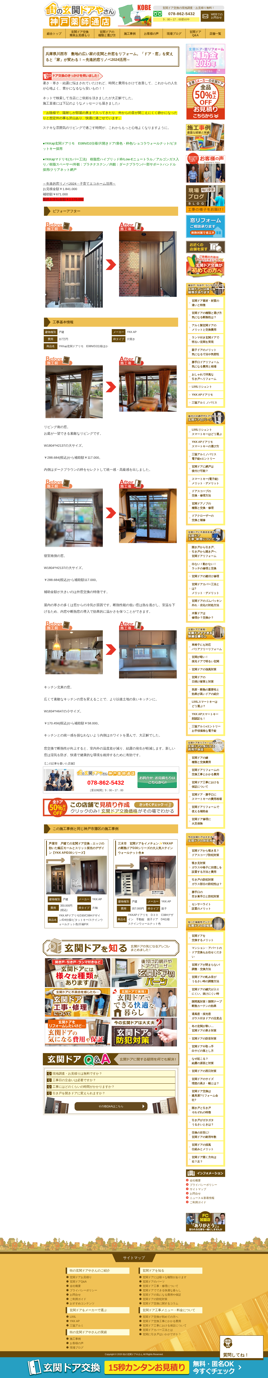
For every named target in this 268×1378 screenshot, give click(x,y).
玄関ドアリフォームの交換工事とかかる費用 (205, 772)
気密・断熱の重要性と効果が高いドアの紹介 (205, 691)
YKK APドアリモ (202, 394)
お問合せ (195, 1193)
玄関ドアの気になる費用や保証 (162, 1294)
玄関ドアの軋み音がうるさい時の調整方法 (205, 979)
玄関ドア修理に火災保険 (201, 821)
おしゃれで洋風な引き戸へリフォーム (204, 376)
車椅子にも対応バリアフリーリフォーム (207, 647)
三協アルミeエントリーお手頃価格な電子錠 (206, 728)
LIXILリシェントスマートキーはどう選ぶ (207, 432)
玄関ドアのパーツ (154, 1281)
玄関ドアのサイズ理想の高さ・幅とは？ (205, 1081)
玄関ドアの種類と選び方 (107, 33)
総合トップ (54, 33)
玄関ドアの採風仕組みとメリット (203, 1147)
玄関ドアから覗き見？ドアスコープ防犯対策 (205, 852)
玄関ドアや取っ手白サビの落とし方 (203, 1048)
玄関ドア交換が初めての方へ (160, 1316)
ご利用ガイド (198, 1202)
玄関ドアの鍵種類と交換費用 (201, 760)
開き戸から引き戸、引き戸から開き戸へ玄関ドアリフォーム (204, 551)
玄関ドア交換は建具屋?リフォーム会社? (205, 1095)
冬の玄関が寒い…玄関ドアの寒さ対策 (204, 1028)
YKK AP (75, 1321)
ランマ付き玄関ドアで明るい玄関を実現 (205, 339)
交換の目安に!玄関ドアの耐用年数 (204, 1134)
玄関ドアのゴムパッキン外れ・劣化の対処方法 (207, 603)
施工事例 (130, 33)
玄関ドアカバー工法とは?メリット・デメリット (205, 588)
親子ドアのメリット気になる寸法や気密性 (205, 352)
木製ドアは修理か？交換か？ (203, 615)
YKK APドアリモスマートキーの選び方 (205, 444)
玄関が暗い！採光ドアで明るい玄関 (205, 659)
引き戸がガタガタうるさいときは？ (203, 1122)
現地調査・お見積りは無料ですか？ (77, 1073)
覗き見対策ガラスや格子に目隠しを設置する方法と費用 (207, 867)
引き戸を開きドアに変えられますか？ (79, 1093)
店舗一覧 (215, 33)
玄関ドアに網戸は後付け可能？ (203, 468)
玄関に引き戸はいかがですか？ (162, 1334)
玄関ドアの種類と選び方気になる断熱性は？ (207, 315)
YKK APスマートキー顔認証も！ (205, 716)
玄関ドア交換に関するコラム (160, 1303)
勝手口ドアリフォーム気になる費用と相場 (205, 364)
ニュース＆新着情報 (202, 1197)
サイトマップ (198, 1189)
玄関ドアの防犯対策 (155, 1299)
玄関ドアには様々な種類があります (165, 1277)
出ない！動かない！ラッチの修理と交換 (204, 566)
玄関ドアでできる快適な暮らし (162, 1290)
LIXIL (73, 1316)
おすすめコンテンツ (82, 1303)
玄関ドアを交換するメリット (203, 938)
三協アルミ (76, 1325)
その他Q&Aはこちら (110, 1106)
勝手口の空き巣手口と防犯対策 (205, 894)
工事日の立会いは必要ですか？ (74, 1080)
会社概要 (195, 1180)
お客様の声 (151, 33)
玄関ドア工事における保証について (205, 784)
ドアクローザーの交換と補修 (203, 518)
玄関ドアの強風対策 (204, 669)
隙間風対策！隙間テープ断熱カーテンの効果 (207, 1003)
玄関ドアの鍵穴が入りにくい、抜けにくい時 (205, 991)
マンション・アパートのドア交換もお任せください (207, 952)
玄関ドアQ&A (195, 33)
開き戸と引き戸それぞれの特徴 (201, 1110)
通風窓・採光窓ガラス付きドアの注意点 (207, 1016)
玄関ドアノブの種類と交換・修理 (203, 505)
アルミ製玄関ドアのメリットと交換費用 (204, 327)
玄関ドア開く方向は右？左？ (204, 1159)
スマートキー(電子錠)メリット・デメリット (205, 481)
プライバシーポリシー (203, 1184)
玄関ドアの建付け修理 (205, 576)
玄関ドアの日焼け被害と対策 (203, 679)
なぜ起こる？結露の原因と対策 (203, 1061)
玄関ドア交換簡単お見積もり (80, 33)
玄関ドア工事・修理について (160, 1285)
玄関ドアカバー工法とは (158, 1329)
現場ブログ (174, 33)
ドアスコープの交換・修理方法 (201, 493)
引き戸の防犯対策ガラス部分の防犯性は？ (207, 881)
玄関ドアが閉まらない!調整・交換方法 (206, 967)
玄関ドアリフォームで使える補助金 (205, 809)
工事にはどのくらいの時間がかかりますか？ (83, 1086)
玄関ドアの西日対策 (204, 1070)
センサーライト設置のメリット (201, 906)
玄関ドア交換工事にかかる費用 (162, 1321)
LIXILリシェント (202, 386)
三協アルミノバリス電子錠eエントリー (204, 456)
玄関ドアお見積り (81, 1277)
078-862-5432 (105, 782)
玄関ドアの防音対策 (204, 1038)
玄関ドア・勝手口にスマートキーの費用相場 (207, 796)
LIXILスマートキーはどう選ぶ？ (204, 704)
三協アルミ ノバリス (204, 402)
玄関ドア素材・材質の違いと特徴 (205, 303)
